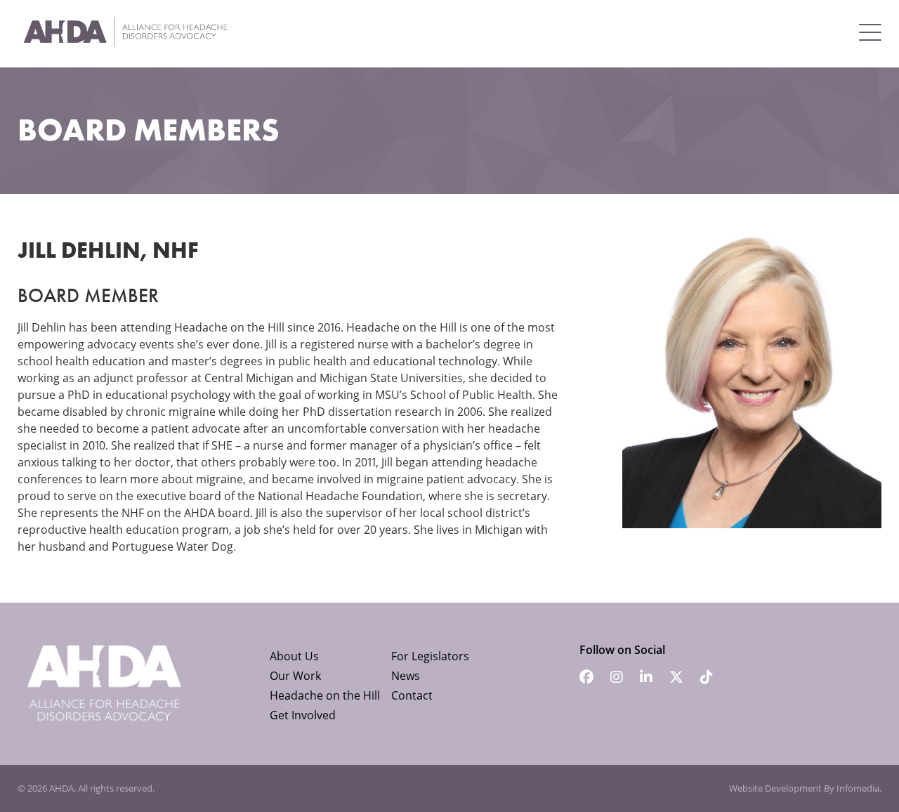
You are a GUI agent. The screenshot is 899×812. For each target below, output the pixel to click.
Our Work (295, 675)
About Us (294, 656)
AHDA (61, 788)
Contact (412, 695)
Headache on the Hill (325, 695)
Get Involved (303, 715)
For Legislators (430, 656)
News (405, 675)
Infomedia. (858, 788)
